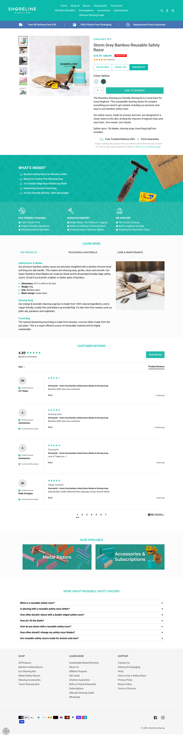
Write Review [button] (155, 354)
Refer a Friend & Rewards (82, 684)
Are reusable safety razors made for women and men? (49, 638)
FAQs (121, 671)
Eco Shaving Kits (27, 671)
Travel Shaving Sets (29, 684)
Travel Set (121, 67)
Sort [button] (20, 367)
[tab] (156, 367)
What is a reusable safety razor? (37, 602)
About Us (74, 667)
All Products (24, 662)
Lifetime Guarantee (79, 679)
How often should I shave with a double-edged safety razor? (52, 614)
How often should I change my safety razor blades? (47, 632)
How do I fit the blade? (32, 620)
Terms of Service (127, 688)
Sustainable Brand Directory (84, 662)
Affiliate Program (78, 671)
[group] (32, 353)
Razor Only (102, 67)
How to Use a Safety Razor (132, 675)
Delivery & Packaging (129, 667)
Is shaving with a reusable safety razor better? (45, 608)
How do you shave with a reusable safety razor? (45, 626)
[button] (77, 515)
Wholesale (74, 697)
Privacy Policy (125, 679)
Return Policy (125, 684)
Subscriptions (76, 688)
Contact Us (124, 662)
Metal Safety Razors (29, 675)
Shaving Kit (138, 67)
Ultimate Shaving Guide (81, 692)
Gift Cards (74, 675)
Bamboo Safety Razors (30, 667)
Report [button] (50, 395)
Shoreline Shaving (157, 728)
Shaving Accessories (29, 679)
